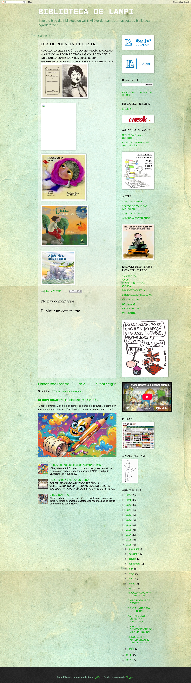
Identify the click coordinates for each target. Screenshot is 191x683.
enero (132, 649)
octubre (133, 559)
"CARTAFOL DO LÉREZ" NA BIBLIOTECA (136, 619)
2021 (129, 515)
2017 (129, 535)
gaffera (98, 677)
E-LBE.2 (126, 109)
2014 (129, 655)
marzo (132, 583)
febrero (133, 588)
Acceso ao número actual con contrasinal (135, 144)
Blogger (129, 677)
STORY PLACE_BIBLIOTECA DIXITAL (133, 283)
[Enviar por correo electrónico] (70, 291)
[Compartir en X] (75, 291)
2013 (129, 660)
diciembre (134, 549)
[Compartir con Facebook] (78, 291)
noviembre (134, 553)
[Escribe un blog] (73, 291)
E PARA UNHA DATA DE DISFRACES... (139, 609)
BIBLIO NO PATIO (59, 495)
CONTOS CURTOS (132, 201)
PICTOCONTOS (130, 308)
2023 (129, 505)
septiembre (135, 563)
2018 (129, 529)
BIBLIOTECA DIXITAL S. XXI (137, 295)
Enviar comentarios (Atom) (67, 391)
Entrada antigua (105, 384)
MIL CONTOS (129, 313)
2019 (129, 525)
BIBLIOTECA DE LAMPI (86, 12)
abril (131, 578)
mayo (132, 573)
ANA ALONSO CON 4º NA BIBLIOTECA (139, 594)
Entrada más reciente (53, 384)
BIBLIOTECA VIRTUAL (134, 290)
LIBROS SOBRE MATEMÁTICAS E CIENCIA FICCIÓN (139, 640)
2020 (129, 520)
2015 (129, 544)
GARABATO (128, 304)
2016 (129, 539)
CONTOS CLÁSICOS (133, 213)
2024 (129, 500)
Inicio (81, 384)
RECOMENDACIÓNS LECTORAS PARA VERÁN (68, 399)
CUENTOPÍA (129, 275)
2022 (129, 510)
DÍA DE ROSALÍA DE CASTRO (139, 602)
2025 (129, 495)
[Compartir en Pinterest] (81, 291)
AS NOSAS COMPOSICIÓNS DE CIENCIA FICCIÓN (140, 629)
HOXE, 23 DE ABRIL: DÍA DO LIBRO (69, 480)
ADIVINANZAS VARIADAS (136, 218)
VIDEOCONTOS (130, 299)
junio (131, 568)
